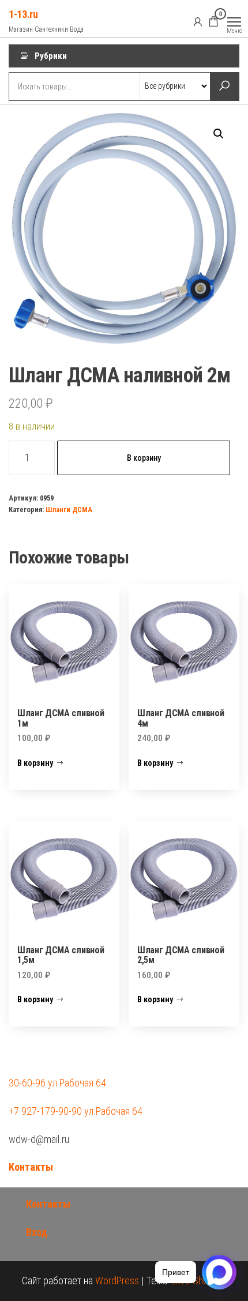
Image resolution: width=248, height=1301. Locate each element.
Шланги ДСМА (69, 509)
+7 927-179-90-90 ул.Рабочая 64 (75, 1111)
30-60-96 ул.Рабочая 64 (57, 1083)
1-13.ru (23, 14)
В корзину (144, 458)
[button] (218, 133)
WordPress (117, 1280)
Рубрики (51, 56)
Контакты (31, 1167)
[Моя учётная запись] (197, 21)
